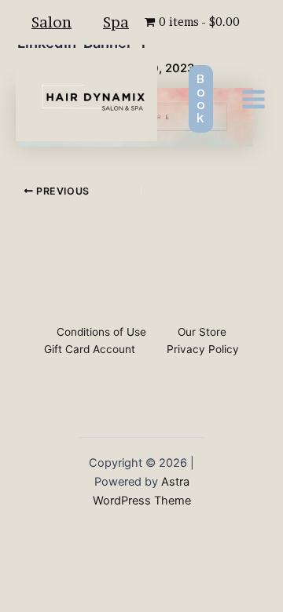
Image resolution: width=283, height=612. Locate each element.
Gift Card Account (89, 349)
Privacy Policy (203, 349)
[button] (201, 99)
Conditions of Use (101, 332)
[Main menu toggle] (253, 98)
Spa (116, 22)
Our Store (202, 332)
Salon (51, 22)
